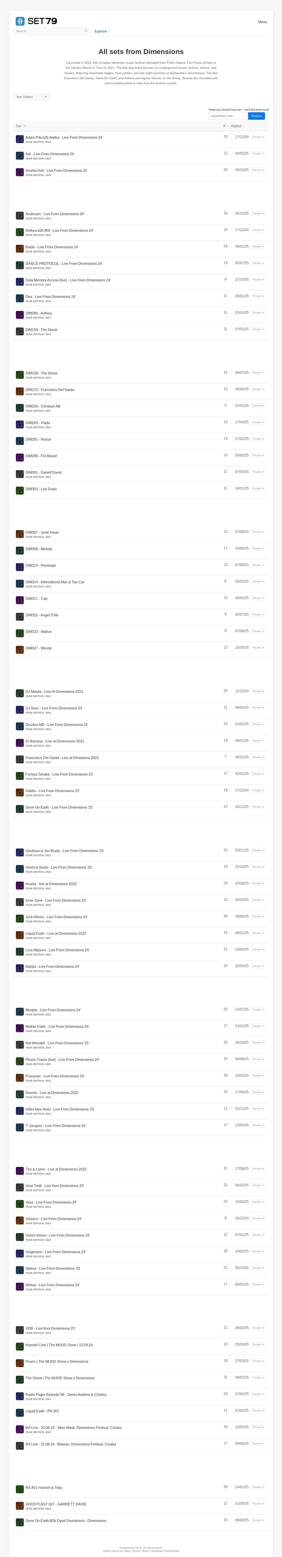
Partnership (172, 1551)
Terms (136, 1551)
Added (237, 126)
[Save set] (21, 141)
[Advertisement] (141, 194)
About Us (117, 1551)
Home (106, 1551)
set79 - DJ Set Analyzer (148, 1548)
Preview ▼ (258, 137)
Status (145, 1551)
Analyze (256, 116)
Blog (128, 1551)
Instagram (157, 1551)
